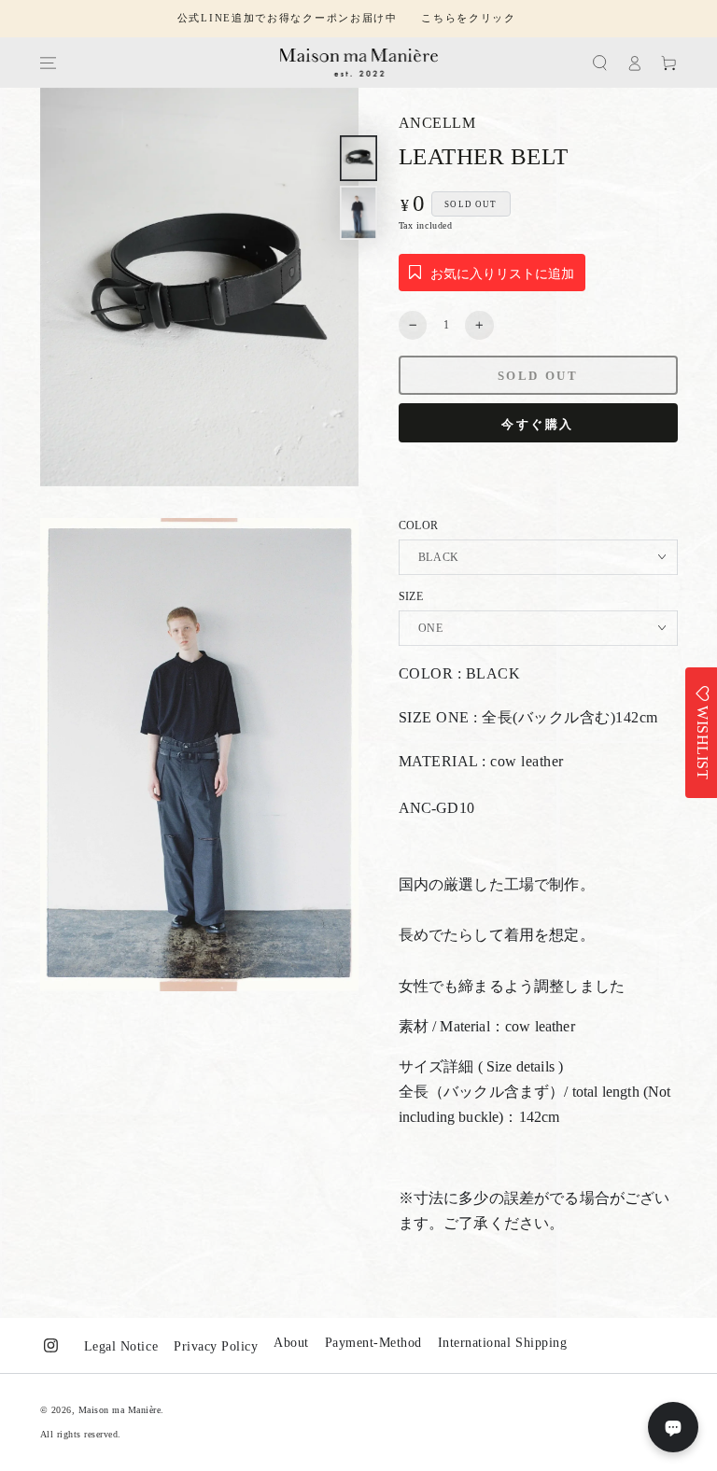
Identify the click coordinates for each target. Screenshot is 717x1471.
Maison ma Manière (120, 1410)
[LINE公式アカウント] (673, 1427)
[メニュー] (47, 63)
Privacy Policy (216, 1346)
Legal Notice (121, 1346)
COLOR (419, 525)
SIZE (411, 596)
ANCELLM (437, 123)
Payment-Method (373, 1343)
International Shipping (502, 1343)
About (291, 1343)
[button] (600, 63)
